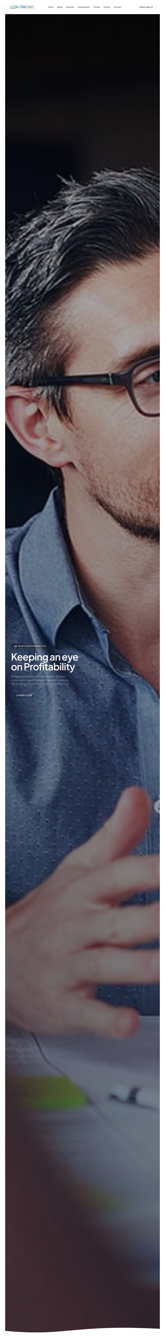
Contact (117, 7)
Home (51, 7)
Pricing (107, 7)
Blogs (60, 7)
